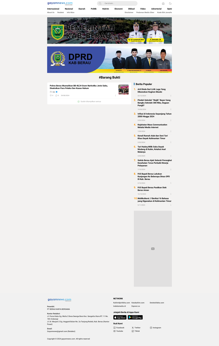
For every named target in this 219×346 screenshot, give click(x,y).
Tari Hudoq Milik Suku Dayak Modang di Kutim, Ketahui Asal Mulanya (152, 149)
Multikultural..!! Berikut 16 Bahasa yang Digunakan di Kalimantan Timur (154, 200)
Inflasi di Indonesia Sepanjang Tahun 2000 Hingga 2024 (154, 115)
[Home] (163, 3)
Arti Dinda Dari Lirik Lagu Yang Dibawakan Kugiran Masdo (152, 90)
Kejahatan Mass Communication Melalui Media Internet (152, 126)
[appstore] (119, 317)
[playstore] (135, 317)
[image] (123, 89)
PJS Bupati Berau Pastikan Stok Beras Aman (152, 188)
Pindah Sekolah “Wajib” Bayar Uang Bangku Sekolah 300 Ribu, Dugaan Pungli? (154, 103)
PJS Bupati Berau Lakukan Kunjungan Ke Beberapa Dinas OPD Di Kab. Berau (154, 176)
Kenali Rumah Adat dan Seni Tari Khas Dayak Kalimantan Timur (153, 137)
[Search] (100, 3)
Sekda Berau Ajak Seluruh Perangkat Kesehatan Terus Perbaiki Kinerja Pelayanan (155, 163)
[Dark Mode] (170, 3)
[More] (115, 95)
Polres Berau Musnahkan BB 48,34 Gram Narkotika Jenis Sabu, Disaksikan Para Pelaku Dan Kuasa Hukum (79, 87)
